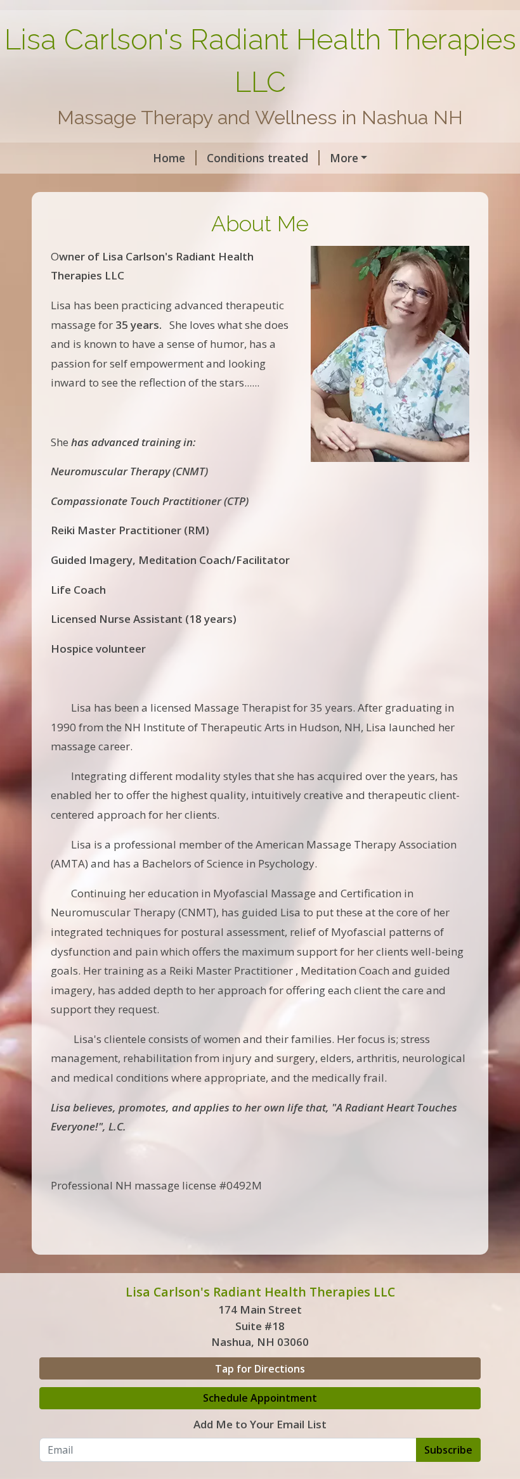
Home (169, 157)
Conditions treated (257, 157)
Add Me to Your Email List (260, 1424)
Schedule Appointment (260, 1398)
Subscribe (448, 1450)
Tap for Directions (260, 1369)
